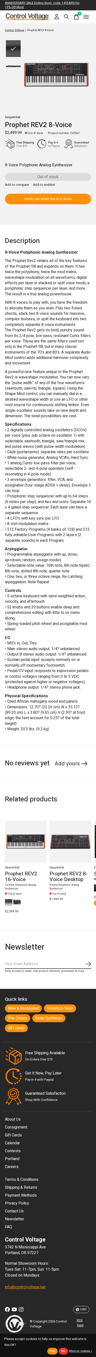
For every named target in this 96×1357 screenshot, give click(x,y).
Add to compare (17, 184)
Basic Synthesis (49, 1018)
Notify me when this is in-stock (48, 199)
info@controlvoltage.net (25, 1287)
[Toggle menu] (86, 17)
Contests (13, 1151)
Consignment (16, 1127)
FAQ (8, 1227)
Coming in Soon (60, 1008)
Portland (12, 1159)
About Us (13, 1119)
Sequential (12, 117)
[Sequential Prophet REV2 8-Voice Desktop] (70, 842)
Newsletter (14, 1219)
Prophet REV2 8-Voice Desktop (68, 876)
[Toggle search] (66, 17)
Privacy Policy (17, 1203)
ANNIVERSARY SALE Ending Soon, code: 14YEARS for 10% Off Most (42, 5)
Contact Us (14, 1211)
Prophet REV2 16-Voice (21, 876)
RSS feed (80, 1323)
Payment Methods (21, 1195)
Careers (11, 1167)
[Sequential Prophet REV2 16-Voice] (26, 842)
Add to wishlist (44, 184)
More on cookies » (80, 1351)
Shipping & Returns (21, 1187)
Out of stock (48, 177)
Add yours (67, 764)
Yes (52, 1351)
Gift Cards (16, 1028)
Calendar (12, 1143)
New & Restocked (23, 1008)
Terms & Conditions (21, 1180)
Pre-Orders (17, 1018)
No (63, 1351)
